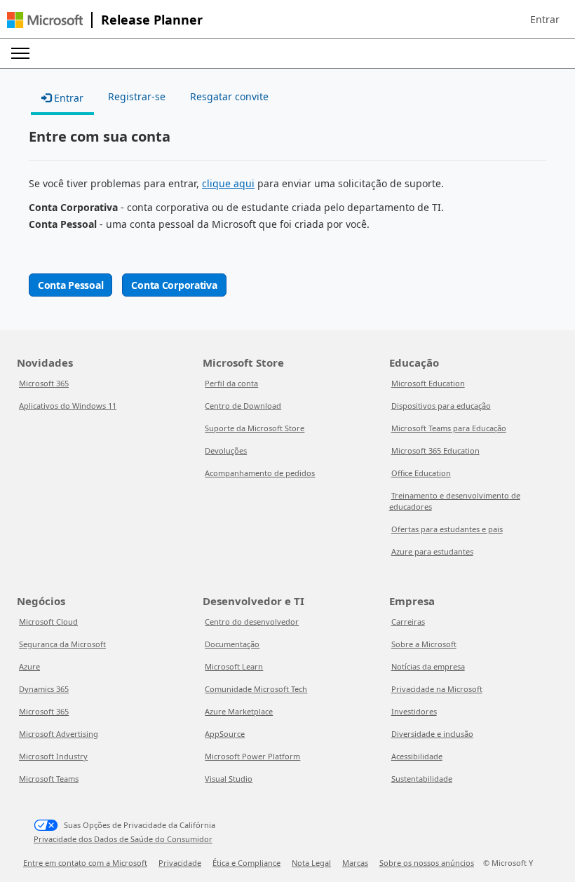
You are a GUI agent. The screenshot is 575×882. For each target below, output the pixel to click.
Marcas (355, 862)
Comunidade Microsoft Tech (256, 689)
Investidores (414, 711)
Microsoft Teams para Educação (448, 428)
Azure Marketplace (239, 711)
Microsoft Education (428, 383)
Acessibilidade (416, 756)
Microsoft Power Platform (252, 756)
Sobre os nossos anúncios (426, 862)
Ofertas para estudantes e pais (447, 529)
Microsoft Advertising (58, 733)
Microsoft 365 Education (435, 450)
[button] (545, 19)
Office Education (421, 473)
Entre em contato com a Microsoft (85, 862)
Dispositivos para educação (441, 405)
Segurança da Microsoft (62, 644)
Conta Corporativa (174, 285)
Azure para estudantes (432, 551)
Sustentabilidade (421, 778)
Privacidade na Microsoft (436, 689)
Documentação (232, 644)
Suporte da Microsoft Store (254, 428)
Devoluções (226, 450)
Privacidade (179, 862)
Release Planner (152, 19)
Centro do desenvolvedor (252, 621)
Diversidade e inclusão (432, 733)
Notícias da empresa (428, 666)
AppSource (225, 733)
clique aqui (228, 183)
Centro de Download (243, 405)
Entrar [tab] (67, 97)
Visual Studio (228, 778)
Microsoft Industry (53, 756)
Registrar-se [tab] (136, 96)
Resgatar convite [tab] (229, 96)
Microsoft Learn (234, 666)
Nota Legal (311, 862)
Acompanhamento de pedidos (260, 473)
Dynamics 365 (44, 689)
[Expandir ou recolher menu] (20, 53)
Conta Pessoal (70, 285)
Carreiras (408, 621)
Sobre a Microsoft (423, 644)
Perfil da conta (231, 383)
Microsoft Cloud (48, 621)
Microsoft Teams (49, 778)
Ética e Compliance (246, 862)
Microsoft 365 (44, 383)
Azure (29, 666)
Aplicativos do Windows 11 (67, 405)
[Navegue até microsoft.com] (45, 20)
